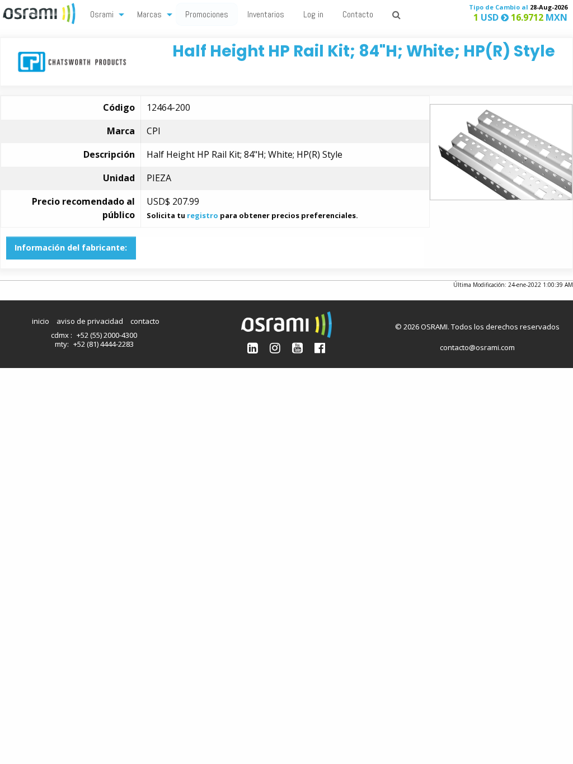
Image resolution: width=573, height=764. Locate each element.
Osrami (102, 14)
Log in (313, 14)
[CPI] (72, 60)
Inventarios (265, 14)
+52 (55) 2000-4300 (107, 335)
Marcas (149, 14)
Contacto (357, 14)
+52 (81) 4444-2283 (103, 343)
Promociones (206, 14)
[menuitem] (104, 14)
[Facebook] (319, 347)
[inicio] (40, 12)
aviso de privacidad (90, 321)
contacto (144, 321)
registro (202, 215)
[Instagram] (275, 347)
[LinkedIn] (252, 347)
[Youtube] (297, 347)
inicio (40, 321)
